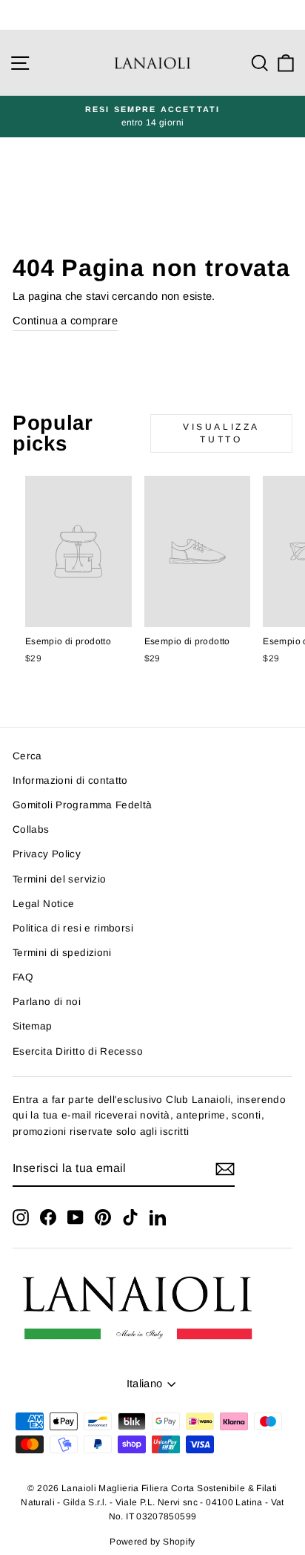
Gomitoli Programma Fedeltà (82, 805)
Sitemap (33, 1026)
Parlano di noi (47, 1001)
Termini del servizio (59, 879)
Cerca (27, 756)
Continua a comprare (65, 321)
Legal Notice (43, 903)
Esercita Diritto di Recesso (78, 1051)
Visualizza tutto (221, 433)
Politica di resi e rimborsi (73, 928)
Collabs (31, 829)
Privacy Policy (47, 854)
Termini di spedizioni (62, 952)
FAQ (23, 977)
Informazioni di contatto (70, 780)
